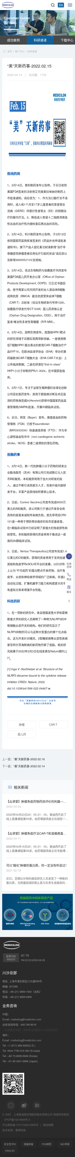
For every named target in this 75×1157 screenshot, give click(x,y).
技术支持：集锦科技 (14, 1130)
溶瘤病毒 (28, 1144)
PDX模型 (46, 1144)
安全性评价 (10, 1144)
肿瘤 (22, 724)
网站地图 (48, 1125)
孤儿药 (22, 734)
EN (61, 5)
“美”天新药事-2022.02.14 (29, 766)
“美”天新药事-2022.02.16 (29, 759)
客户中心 (20, 51)
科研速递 (40, 40)
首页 (9, 51)
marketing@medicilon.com (26, 1019)
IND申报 (64, 1144)
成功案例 (13, 40)
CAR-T (53, 724)
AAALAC (10, 1150)
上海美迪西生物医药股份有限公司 (33, 1114)
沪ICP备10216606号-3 (17, 1119)
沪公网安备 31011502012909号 (20, 1125)
